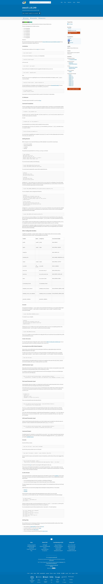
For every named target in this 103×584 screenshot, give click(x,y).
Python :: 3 (71, 79)
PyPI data (69, 28)
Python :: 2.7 (71, 78)
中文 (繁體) (63, 573)
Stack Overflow (33, 526)
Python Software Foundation (51, 563)
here (40, 100)
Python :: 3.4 (71, 82)
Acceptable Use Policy (71, 550)
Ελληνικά (51, 573)
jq (30, 464)
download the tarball (55, 85)
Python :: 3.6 (71, 84)
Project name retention (31, 549)
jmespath (25, 491)
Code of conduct (71, 547)
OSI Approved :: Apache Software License (73, 68)
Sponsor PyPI (58, 549)
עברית (70, 573)
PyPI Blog (44, 545)
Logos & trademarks (44, 549)
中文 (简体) (58, 573)
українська (47, 573)
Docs (65, 2)
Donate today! (51, 560)
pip (37, 49)
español (32, 573)
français (35, 573)
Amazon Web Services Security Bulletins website (51, 41)
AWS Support (36, 529)
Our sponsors (44, 550)
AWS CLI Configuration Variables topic (53, 341)
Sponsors (69, 2)
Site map (51, 566)
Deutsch (55, 573)
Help (61, 2)
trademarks (61, 562)
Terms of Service (71, 545)
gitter (40, 528)
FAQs (31, 550)
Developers (71, 62)
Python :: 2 (71, 76)
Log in (74, 2)
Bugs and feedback (58, 545)
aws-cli (42, 526)
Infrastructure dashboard (44, 546)
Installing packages (31, 545)
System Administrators (73, 64)
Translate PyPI (57, 547)
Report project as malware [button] (74, 89)
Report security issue (71, 546)
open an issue (45, 531)
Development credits (57, 550)
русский (67, 573)
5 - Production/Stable (73, 59)
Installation (57, 475)
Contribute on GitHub (58, 546)
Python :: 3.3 (71, 80)
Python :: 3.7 (71, 85)
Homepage (71, 24)
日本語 (38, 573)
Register (78, 2)
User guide (31, 547)
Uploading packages (31, 546)
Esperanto (73, 573)
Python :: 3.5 (71, 83)
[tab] (25, 18)
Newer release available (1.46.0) (72, 33)
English (70, 71)
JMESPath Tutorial (30, 437)
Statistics (44, 547)
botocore (25, 489)
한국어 (77, 573)
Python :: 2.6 (71, 77)
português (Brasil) (42, 573)
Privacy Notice (71, 549)
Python (70, 74)
